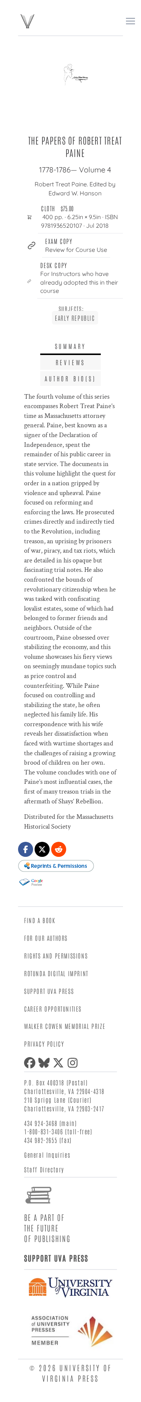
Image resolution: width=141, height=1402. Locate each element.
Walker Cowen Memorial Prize (64, 1026)
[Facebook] (31, 1062)
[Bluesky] (45, 1062)
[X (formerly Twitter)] (60, 1062)
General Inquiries (47, 1154)
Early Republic (75, 318)
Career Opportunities (53, 1008)
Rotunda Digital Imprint (56, 973)
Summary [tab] (70, 346)
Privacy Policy (44, 1043)
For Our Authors (46, 938)
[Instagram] (74, 1062)
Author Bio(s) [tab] (70, 378)
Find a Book (40, 920)
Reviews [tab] (71, 362)
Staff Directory (44, 1169)
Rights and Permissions (56, 955)
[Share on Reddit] (58, 849)
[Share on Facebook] (25, 849)
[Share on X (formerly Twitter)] (42, 849)
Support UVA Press (49, 991)
